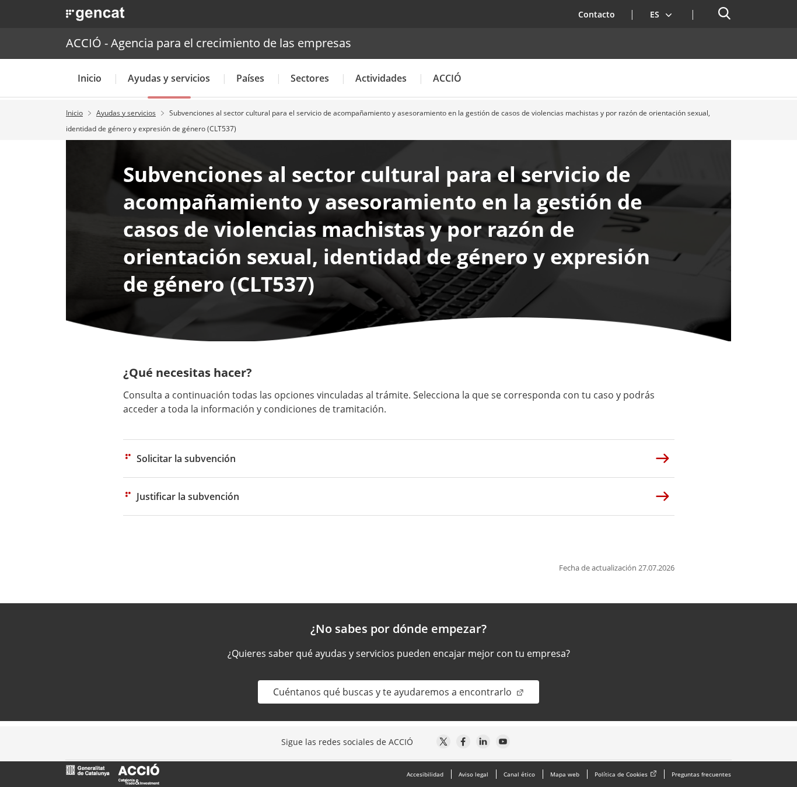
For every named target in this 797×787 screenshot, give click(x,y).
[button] (661, 14)
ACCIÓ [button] (447, 78)
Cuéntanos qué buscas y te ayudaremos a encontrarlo (393, 691)
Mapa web (564, 774)
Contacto (596, 14)
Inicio (90, 78)
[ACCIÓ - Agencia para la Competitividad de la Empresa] (112, 774)
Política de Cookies (621, 774)
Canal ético (519, 774)
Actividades (381, 78)
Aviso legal (473, 774)
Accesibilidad (425, 774)
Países (250, 78)
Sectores (310, 78)
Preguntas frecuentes (701, 774)
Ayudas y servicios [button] (169, 78)
